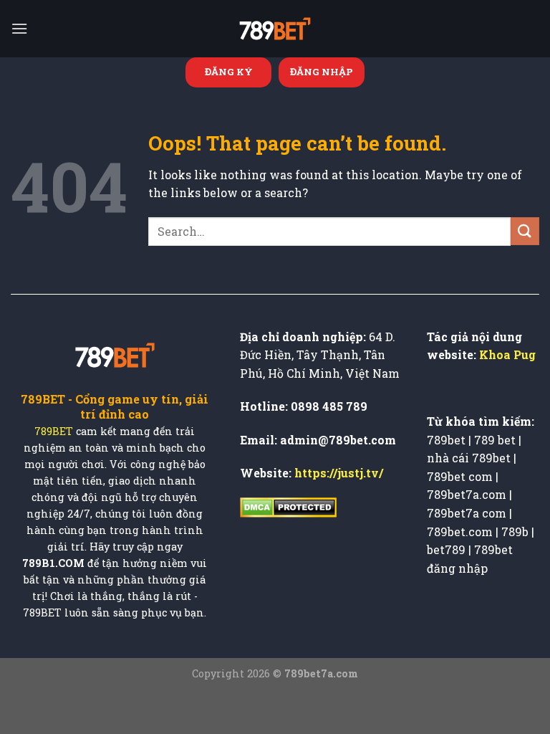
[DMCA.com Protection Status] (288, 505)
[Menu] (19, 28)
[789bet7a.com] (275, 29)
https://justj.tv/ (338, 472)
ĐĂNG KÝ (229, 71)
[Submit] (525, 231)
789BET (53, 431)
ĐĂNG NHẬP (321, 71)
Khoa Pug (507, 354)
